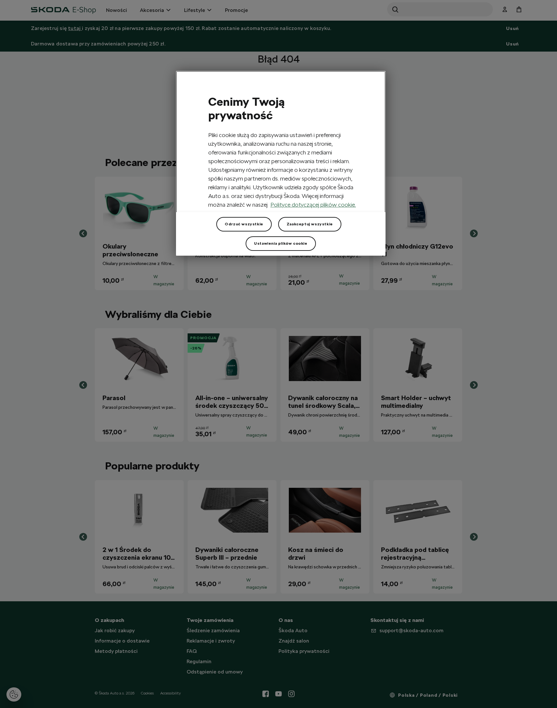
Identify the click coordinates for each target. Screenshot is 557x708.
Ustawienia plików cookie (280, 243)
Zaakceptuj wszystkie (310, 224)
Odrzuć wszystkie (244, 224)
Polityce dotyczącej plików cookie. (313, 204)
